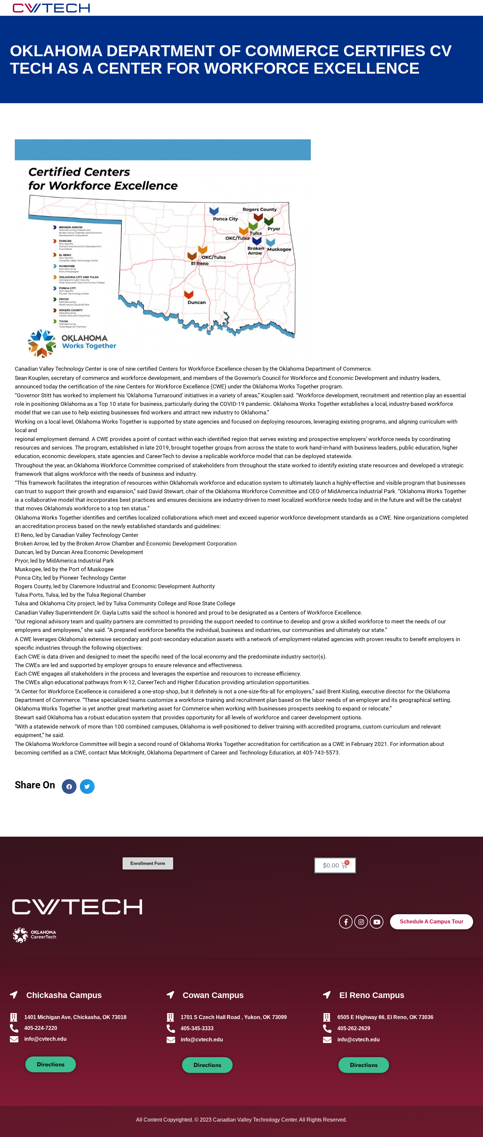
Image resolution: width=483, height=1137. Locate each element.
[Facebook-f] (346, 922)
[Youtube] (376, 922)
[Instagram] (361, 922)
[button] (69, 786)
